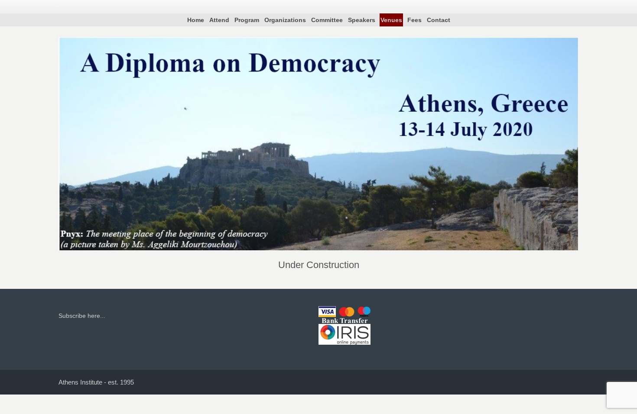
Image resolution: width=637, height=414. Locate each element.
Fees (414, 19)
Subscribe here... (81, 315)
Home (195, 19)
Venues (391, 19)
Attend (219, 19)
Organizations (285, 19)
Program (246, 19)
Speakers (361, 19)
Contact (438, 19)
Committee (327, 19)
